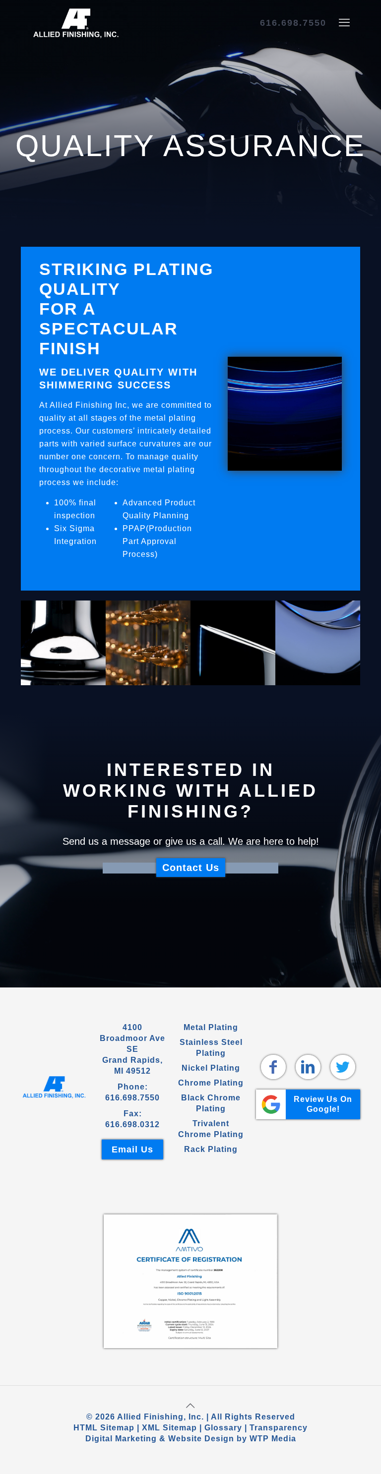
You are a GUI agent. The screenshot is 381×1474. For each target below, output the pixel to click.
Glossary (223, 1427)
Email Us (132, 1149)
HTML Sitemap (103, 1427)
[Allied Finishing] (76, 22)
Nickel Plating (211, 1068)
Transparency (279, 1427)
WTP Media (273, 1438)
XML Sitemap (169, 1427)
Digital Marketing (121, 1438)
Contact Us (190, 867)
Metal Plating (211, 1027)
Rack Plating (211, 1149)
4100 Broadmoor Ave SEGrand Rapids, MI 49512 (132, 1049)
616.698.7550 (293, 23)
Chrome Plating (211, 1083)
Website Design (201, 1438)
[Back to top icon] (190, 1405)
